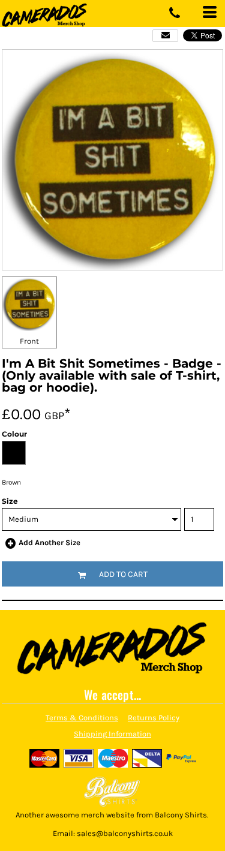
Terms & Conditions (82, 717)
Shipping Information (112, 733)
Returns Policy (153, 717)
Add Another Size (49, 542)
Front (29, 340)
